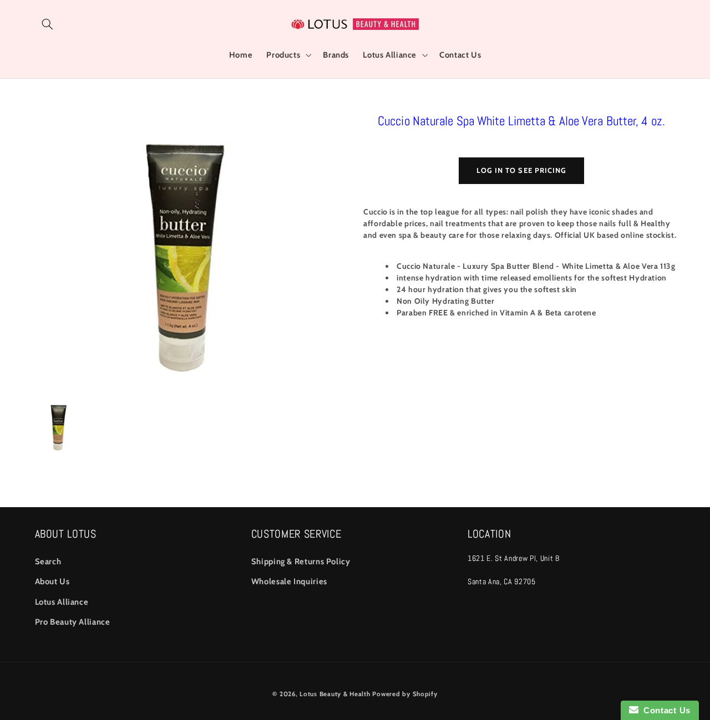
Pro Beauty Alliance (72, 622)
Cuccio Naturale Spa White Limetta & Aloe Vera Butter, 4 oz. (521, 121)
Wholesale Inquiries (289, 581)
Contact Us (664, 710)
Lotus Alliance (62, 602)
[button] (47, 24)
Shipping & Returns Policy (301, 561)
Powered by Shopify (404, 694)
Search (48, 561)
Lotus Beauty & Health (335, 694)
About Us (52, 581)
